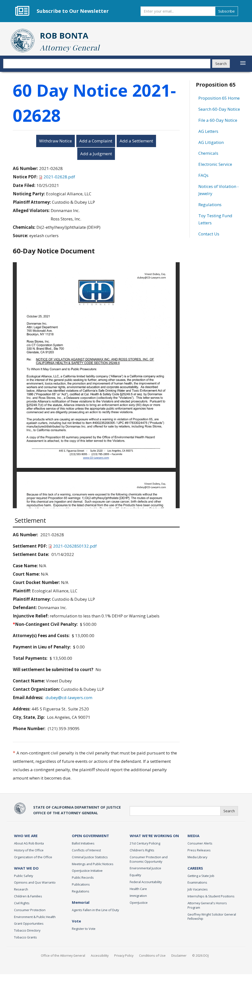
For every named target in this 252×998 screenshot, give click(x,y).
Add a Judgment (96, 153)
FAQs (203, 175)
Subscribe (226, 11)
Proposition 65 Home (219, 98)
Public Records (83, 877)
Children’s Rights (142, 850)
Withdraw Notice (55, 141)
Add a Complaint (95, 141)
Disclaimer (179, 955)
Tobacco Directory (27, 930)
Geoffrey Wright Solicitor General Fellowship (212, 916)
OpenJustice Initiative (87, 870)
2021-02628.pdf (59, 177)
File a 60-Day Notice (217, 120)
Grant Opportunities (29, 923)
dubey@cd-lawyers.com (69, 697)
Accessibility (100, 955)
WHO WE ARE (26, 835)
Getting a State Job (201, 876)
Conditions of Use (152, 955)
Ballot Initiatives (83, 843)
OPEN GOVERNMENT (90, 835)
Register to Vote (83, 928)
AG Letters (208, 131)
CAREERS (195, 868)
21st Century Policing (145, 843)
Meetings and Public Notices (92, 864)
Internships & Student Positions (211, 896)
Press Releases (199, 850)
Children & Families (28, 896)
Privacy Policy (123, 955)
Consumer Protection (30, 910)
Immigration (138, 895)
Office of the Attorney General (63, 955)
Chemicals (208, 153)
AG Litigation (211, 142)
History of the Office (29, 850)
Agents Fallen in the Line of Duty (95, 910)
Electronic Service (215, 164)
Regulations (209, 204)
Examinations (197, 882)
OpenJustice (139, 902)
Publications (81, 884)
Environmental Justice (145, 868)
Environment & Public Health (35, 917)
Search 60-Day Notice (219, 109)
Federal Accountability (146, 882)
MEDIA (193, 835)
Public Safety (23, 876)
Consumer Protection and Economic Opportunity (149, 859)
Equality (135, 875)
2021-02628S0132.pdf (75, 546)
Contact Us (208, 234)
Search (221, 63)
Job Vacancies (198, 889)
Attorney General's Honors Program (207, 905)
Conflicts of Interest (86, 850)
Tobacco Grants (25, 937)
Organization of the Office (33, 857)
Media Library (197, 857)
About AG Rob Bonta (29, 843)
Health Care (138, 889)
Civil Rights (22, 903)
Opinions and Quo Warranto (35, 882)
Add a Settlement (136, 141)
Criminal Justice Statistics (90, 857)
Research (21, 889)
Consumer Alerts (200, 843)
